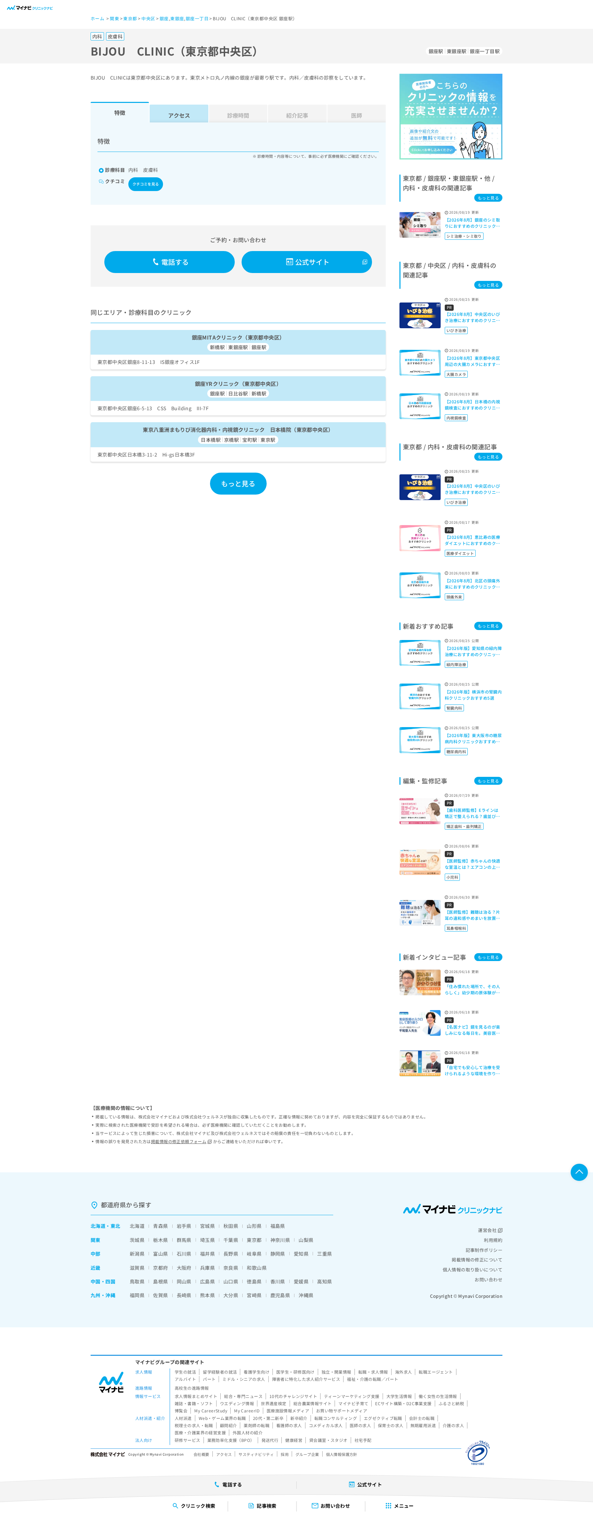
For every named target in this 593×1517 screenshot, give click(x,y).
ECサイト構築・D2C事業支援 (403, 1403)
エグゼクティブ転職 (383, 1418)
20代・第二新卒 (268, 1418)
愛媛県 (301, 1281)
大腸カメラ (456, 374)
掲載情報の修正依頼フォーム (178, 1141)
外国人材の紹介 (248, 1432)
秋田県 (230, 1225)
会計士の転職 (422, 1418)
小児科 (452, 877)
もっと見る (238, 483)
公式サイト (312, 262)
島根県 (160, 1281)
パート (209, 1379)
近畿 (96, 1267)
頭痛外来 (454, 597)
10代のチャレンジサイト (293, 1396)
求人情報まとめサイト (196, 1396)
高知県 (324, 1281)
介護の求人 (453, 1425)
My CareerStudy (210, 1410)
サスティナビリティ (256, 1454)
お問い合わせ (488, 1279)
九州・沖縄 (103, 1295)
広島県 (207, 1281)
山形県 (254, 1225)
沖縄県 (306, 1295)
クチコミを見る (145, 184)
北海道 (98, 1225)
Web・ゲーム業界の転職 (222, 1418)
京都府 (160, 1267)
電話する (175, 262)
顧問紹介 (228, 1425)
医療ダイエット (460, 553)
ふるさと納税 (451, 1403)
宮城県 (207, 1225)
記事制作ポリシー (484, 1250)
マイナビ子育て (353, 1403)
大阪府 (184, 1267)
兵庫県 (207, 1267)
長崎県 (184, 1295)
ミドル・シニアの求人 (243, 1379)
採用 (285, 1454)
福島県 (277, 1225)
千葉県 (230, 1239)
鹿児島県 (280, 1295)
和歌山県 (257, 1267)
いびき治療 (456, 330)
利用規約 (493, 1240)
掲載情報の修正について (477, 1259)
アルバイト (185, 1379)
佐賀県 (160, 1295)
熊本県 (207, 1295)
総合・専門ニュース (243, 1396)
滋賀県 (137, 1267)
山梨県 (306, 1239)
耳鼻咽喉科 (456, 928)
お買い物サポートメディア (341, 1410)
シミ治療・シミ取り (464, 236)
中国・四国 (103, 1281)
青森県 (160, 1225)
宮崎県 (254, 1295)
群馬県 (184, 1239)
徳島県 (254, 1281)
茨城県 (137, 1239)
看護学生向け (256, 1372)
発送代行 (270, 1440)
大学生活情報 (399, 1396)
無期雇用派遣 (423, 1425)
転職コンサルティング (335, 1418)
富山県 (160, 1253)
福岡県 (137, 1295)
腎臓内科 (454, 708)
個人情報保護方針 (341, 1454)
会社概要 (201, 1454)
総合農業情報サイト (312, 1403)
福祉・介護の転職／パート (372, 1379)
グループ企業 (307, 1454)
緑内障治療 (456, 664)
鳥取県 (137, 1281)
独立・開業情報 (336, 1372)
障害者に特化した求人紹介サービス (306, 1379)
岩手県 (184, 1225)
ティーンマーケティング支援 (351, 1396)
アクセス (179, 115)
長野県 (230, 1253)
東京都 (254, 1239)
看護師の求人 (289, 1425)
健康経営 (293, 1440)
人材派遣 (183, 1418)
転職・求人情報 (373, 1372)
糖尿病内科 (456, 751)
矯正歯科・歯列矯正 (464, 826)
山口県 (230, 1281)
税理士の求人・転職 (194, 1425)
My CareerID (247, 1410)
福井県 (207, 1253)
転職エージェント (436, 1372)
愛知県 (301, 1253)
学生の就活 (185, 1372)
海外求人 (403, 1372)
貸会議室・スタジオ (328, 1440)
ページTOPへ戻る (579, 1172)
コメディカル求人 (326, 1425)
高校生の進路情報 (192, 1388)
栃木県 (160, 1239)
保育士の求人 (391, 1425)
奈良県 (230, 1267)
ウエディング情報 (237, 1403)
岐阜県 (254, 1253)
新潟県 (137, 1253)
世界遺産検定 (274, 1403)
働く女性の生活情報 (438, 1396)
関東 (96, 1239)
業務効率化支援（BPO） (231, 1440)
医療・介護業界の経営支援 (200, 1432)
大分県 (230, 1295)
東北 (115, 1225)
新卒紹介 (298, 1418)
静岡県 (277, 1253)
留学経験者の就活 (220, 1372)
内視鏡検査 (456, 417)
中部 (96, 1253)
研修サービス (187, 1440)
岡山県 (184, 1281)
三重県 (324, 1253)
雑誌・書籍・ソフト (194, 1403)
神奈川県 (280, 1239)
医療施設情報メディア (288, 1410)
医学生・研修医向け (295, 1372)
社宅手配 (363, 1440)
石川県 (184, 1253)
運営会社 (487, 1230)
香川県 (277, 1281)
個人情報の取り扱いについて (472, 1269)
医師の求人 (360, 1425)
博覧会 (181, 1410)
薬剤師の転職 (256, 1425)
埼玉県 (207, 1239)
